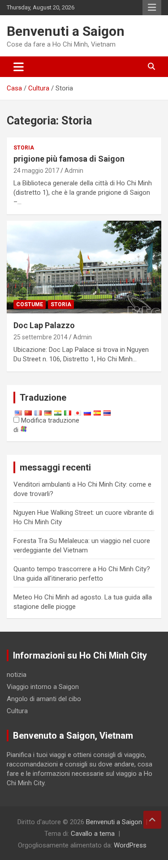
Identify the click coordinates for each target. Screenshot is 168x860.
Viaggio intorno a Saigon (43, 687)
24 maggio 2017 (36, 170)
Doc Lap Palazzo (44, 325)
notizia (16, 675)
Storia (23, 148)
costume (29, 304)
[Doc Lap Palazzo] (84, 267)
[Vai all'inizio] (152, 820)
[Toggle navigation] (18, 66)
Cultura (17, 711)
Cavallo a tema (93, 834)
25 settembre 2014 (40, 337)
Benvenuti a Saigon (66, 31)
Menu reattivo (151, 7)
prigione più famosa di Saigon (69, 158)
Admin (74, 170)
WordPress (130, 845)
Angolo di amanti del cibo (44, 699)
